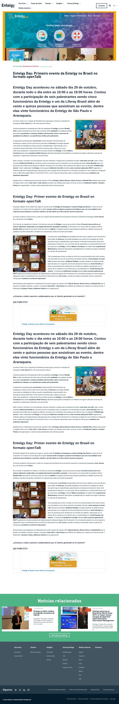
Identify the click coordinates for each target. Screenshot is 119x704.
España (81, 652)
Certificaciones (67, 652)
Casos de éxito (18, 656)
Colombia (81, 667)
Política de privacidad (83, 699)
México (81, 671)
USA (80, 679)
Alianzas (65, 660)
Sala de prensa (51, 656)
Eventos (49, 660)
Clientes (65, 663)
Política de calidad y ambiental (57, 689)
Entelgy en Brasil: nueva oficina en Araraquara (38, 324)
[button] (27, 3)
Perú (80, 675)
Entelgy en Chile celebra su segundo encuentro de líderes (43, 613)
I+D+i (64, 656)
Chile (80, 663)
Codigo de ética (95, 689)
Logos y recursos (67, 667)
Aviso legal (112, 699)
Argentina (82, 656)
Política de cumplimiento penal (78, 689)
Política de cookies (71, 699)
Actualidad (17, 66)
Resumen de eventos (31, 66)
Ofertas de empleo (35, 652)
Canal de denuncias (108, 689)
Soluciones (17, 652)
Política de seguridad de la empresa (99, 699)
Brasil (80, 660)
